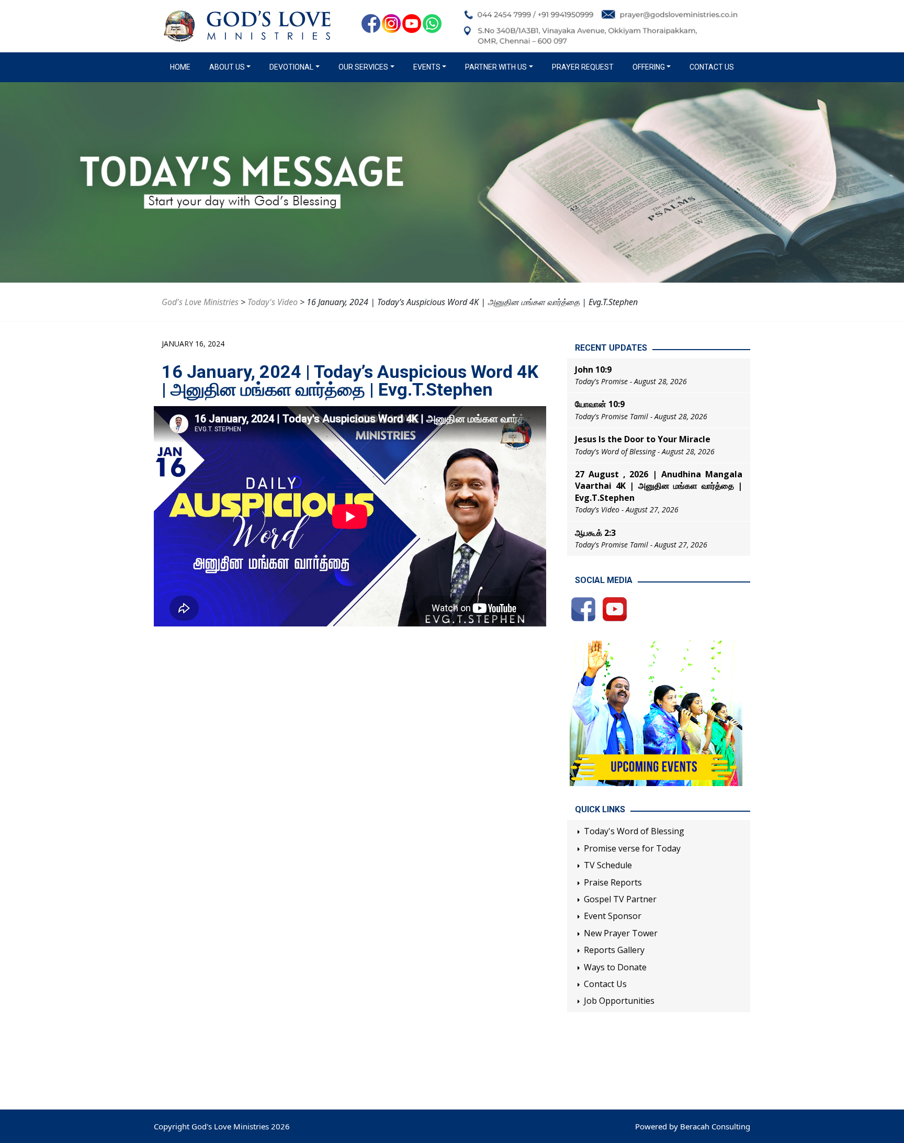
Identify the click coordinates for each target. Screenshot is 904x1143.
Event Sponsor (612, 916)
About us (227, 67)
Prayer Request (583, 67)
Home (182, 67)
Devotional (291, 67)
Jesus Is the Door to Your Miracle (642, 439)
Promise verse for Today (632, 848)
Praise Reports (613, 882)
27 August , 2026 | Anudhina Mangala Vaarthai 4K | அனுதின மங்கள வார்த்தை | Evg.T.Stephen (658, 485)
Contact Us (712, 67)
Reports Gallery (614, 950)
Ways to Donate (615, 967)
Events (426, 67)
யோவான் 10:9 (600, 404)
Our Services (363, 67)
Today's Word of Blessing (634, 831)
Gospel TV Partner (620, 899)
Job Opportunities (619, 1000)
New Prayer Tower (621, 933)
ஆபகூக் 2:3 (595, 533)
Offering (648, 67)
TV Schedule (608, 865)
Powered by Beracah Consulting (692, 1126)
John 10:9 (593, 369)
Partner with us (496, 67)
